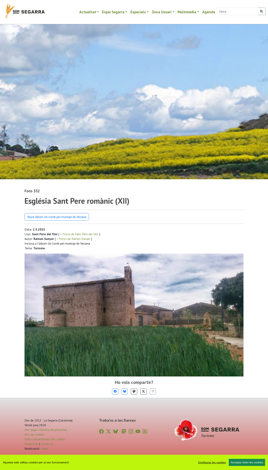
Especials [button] (138, 11)
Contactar (47, 444)
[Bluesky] (124, 391)
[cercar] (262, 11)
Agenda (208, 11)
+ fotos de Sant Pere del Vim (79, 234)
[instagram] (131, 432)
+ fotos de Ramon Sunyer (73, 239)
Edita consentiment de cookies (45, 439)
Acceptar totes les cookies (247, 462)
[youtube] (138, 432)
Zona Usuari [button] (161, 11)
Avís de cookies (35, 434)
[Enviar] (153, 391)
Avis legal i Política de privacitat (46, 430)
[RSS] (145, 432)
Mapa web (31, 444)
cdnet (44, 448)
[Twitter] (143, 391)
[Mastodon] (134, 391)
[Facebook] (115, 391)
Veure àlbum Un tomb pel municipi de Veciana (56, 217)
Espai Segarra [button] (113, 11)
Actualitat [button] (87, 11)
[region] (134, 462)
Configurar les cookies (212, 462)
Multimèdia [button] (187, 11)
